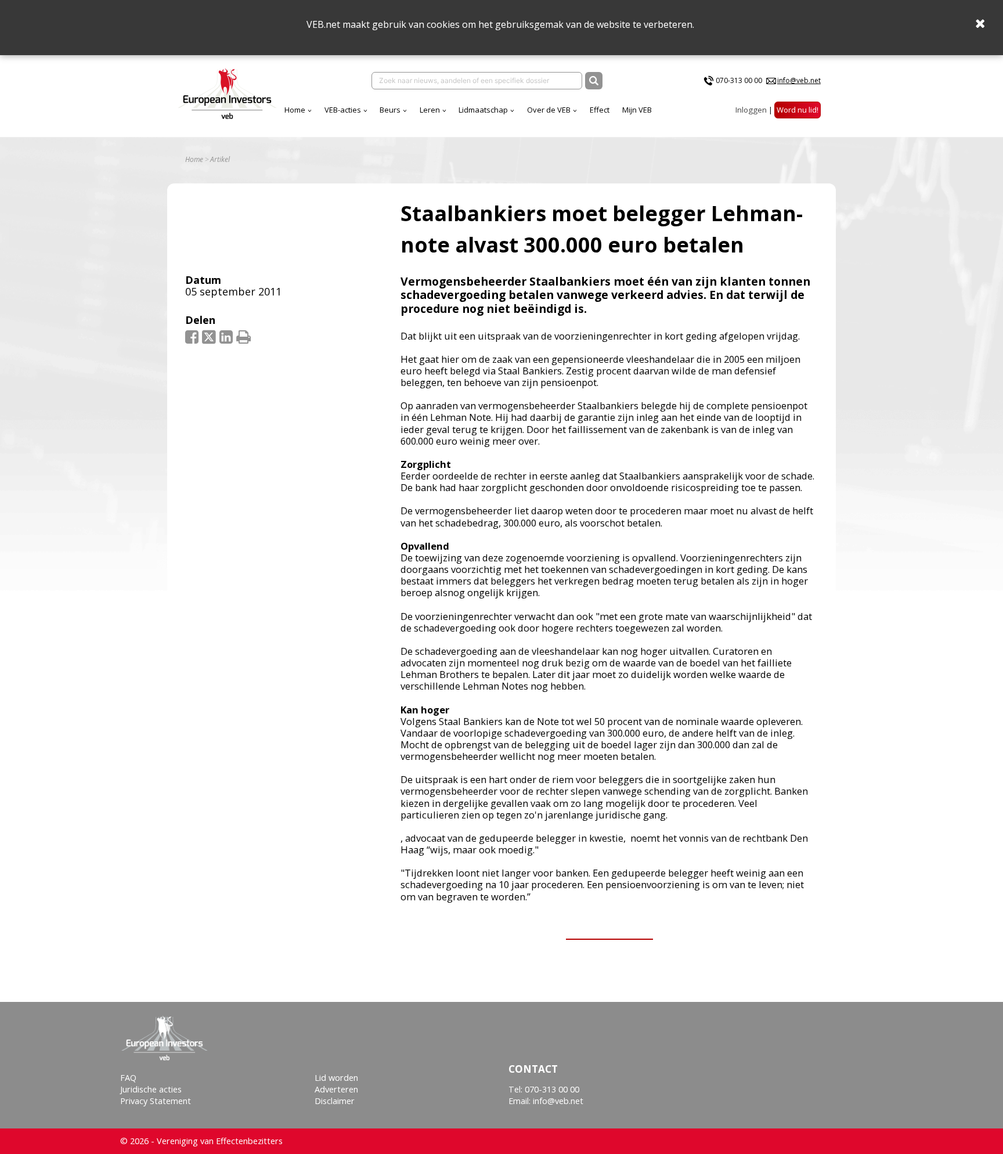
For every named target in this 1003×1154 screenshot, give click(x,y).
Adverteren (336, 1089)
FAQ (128, 1077)
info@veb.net (799, 80)
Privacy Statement (155, 1100)
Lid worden (336, 1077)
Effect (599, 109)
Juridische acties (151, 1089)
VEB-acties (342, 109)
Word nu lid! (797, 109)
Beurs (390, 109)
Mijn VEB (637, 109)
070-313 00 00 (739, 80)
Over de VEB (549, 109)
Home (294, 109)
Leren (430, 109)
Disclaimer (335, 1100)
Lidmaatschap (483, 109)
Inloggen (751, 109)
